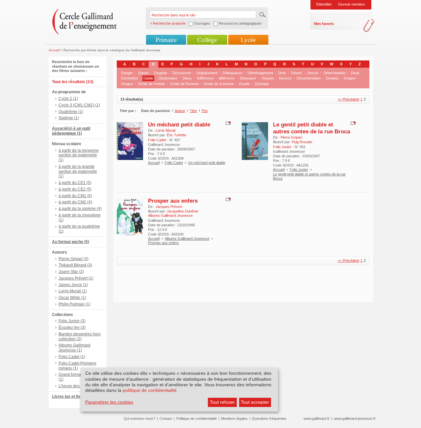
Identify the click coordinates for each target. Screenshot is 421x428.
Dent (282, 73)
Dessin (312, 73)
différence (227, 78)
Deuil (355, 73)
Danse (143, 73)
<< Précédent (348, 99)
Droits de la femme (219, 84)
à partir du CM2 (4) (75, 202)
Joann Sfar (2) (71, 271)
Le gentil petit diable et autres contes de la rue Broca (311, 128)
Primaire (166, 39)
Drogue (127, 84)
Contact (166, 418)
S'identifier (324, 4)
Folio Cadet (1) (72, 356)
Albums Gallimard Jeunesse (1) (74, 347)
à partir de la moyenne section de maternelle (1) (79, 155)
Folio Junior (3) (72, 321)
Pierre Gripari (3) (73, 259)
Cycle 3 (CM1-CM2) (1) (79, 105)
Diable (148, 78)
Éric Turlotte (176, 135)
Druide (244, 84)
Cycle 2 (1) (68, 98)
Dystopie (262, 84)
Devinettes (129, 78)
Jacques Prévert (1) (76, 278)
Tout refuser (222, 402)
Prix (205, 111)
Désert (296, 73)
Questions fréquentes (269, 418)
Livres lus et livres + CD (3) (77, 396)
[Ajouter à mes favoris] (227, 122)
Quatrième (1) (71, 111)
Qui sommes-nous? (139, 418)
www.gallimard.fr (317, 418)
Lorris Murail (165, 130)
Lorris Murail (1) (73, 291)
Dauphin (160, 73)
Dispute (267, 78)
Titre (193, 111)
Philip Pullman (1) (74, 304)
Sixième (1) (69, 118)
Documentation (309, 78)
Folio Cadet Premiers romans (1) (77, 366)
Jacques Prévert (169, 207)
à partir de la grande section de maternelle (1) (78, 171)
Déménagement (260, 73)
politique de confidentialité (150, 390)
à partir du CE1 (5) (75, 182)
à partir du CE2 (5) (75, 189)
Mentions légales (234, 418)
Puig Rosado (302, 142)
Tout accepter (255, 402)
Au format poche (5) (70, 241)
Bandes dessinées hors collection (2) (80, 336)
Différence (205, 78)
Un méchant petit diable (179, 124)
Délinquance (232, 73)
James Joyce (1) (73, 284)
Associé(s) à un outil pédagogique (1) (71, 131)
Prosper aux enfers (173, 200)
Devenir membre (351, 4)
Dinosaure (248, 78)
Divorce (285, 78)
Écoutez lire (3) (72, 327)
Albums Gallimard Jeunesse (187, 238)
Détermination (335, 73)
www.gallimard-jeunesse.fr (355, 418)
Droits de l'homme (184, 84)
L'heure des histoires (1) (80, 386)
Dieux (187, 78)
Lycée (248, 39)
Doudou (332, 78)
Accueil (54, 50)
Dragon (350, 78)
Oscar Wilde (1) (72, 297)
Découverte (181, 73)
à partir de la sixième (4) (80, 208)
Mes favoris (324, 24)
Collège (207, 39)
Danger (127, 73)
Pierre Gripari (291, 137)
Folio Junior (299, 169)
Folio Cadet (174, 163)
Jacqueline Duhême (182, 211)
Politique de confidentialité (196, 418)
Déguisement (206, 73)
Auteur (180, 111)
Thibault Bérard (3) (75, 265)
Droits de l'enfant (151, 84)
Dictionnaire (168, 78)
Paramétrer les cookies (109, 402)
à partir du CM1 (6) (75, 195)
